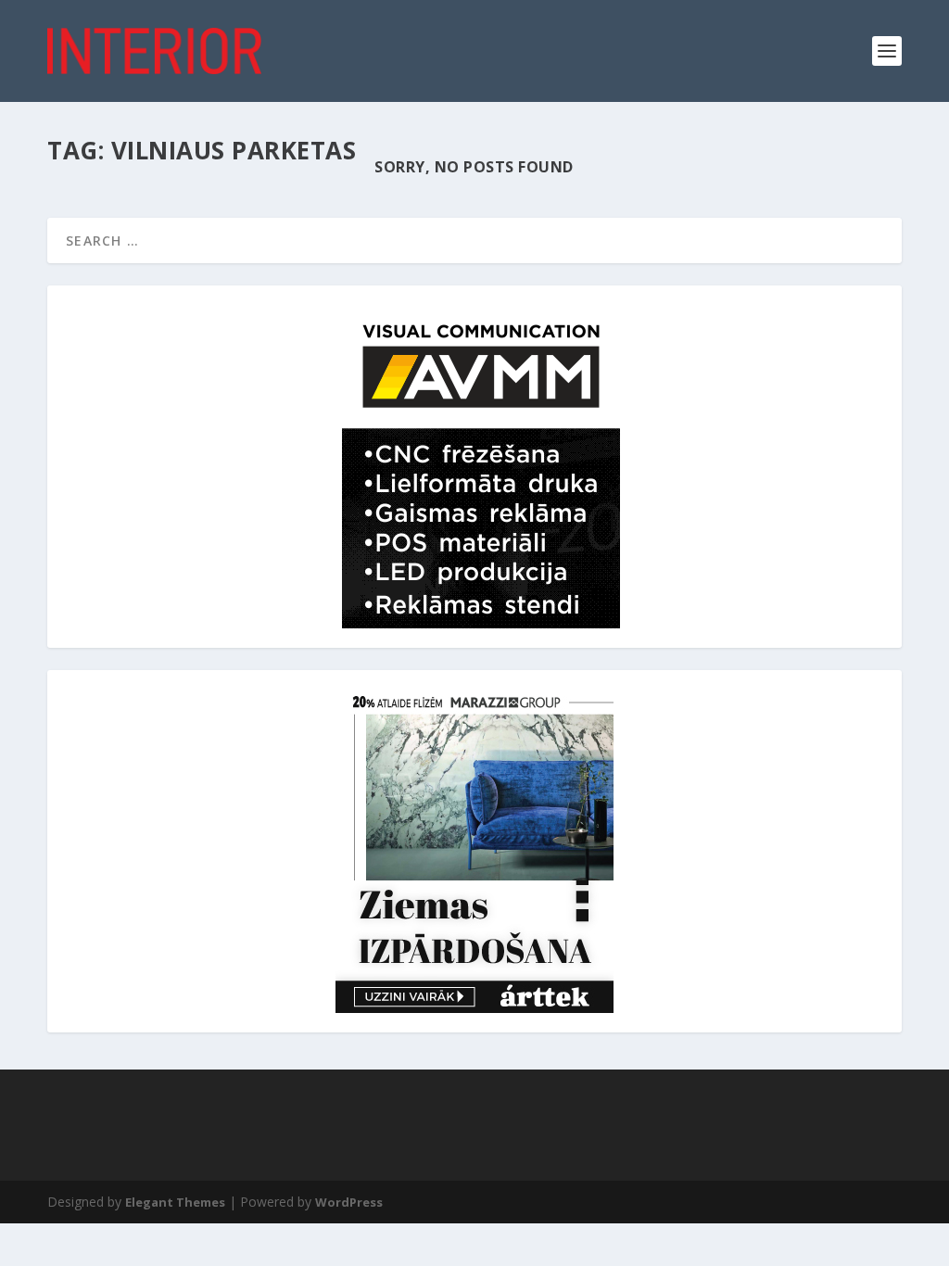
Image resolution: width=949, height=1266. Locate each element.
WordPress (349, 1202)
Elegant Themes (175, 1202)
